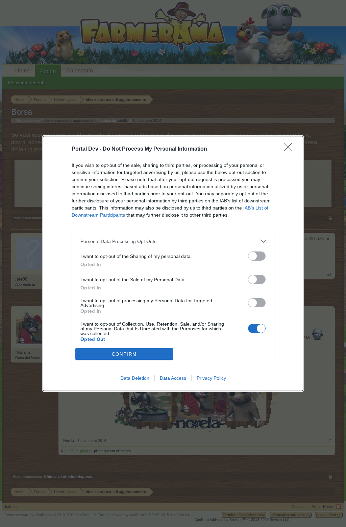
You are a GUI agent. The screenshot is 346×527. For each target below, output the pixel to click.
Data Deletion (134, 378)
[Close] (289, 149)
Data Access (173, 378)
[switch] (257, 256)
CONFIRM (124, 354)
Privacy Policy (211, 378)
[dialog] (173, 263)
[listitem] (173, 241)
